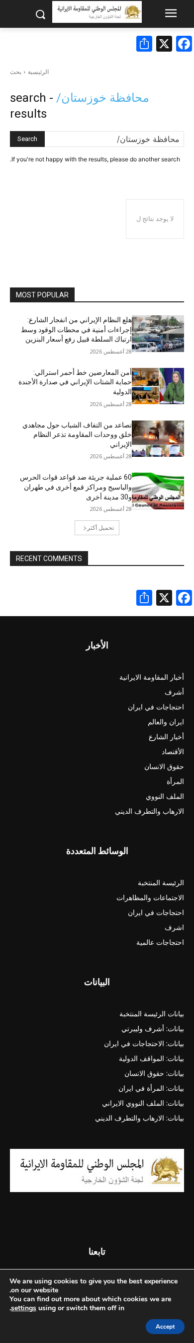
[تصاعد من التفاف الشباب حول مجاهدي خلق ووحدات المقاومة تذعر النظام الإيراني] (158, 439)
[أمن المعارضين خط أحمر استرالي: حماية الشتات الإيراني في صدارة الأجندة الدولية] (158, 386)
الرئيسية (38, 72)
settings (23, 1308)
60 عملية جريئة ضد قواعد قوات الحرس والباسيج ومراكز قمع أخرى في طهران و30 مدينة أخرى (76, 486)
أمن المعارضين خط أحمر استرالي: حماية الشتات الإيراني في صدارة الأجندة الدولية (75, 382)
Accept (165, 1327)
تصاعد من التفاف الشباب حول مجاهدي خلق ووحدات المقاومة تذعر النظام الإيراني (77, 434)
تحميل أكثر (100, 527)
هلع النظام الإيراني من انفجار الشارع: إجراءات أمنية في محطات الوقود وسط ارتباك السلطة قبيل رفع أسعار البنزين (76, 329)
